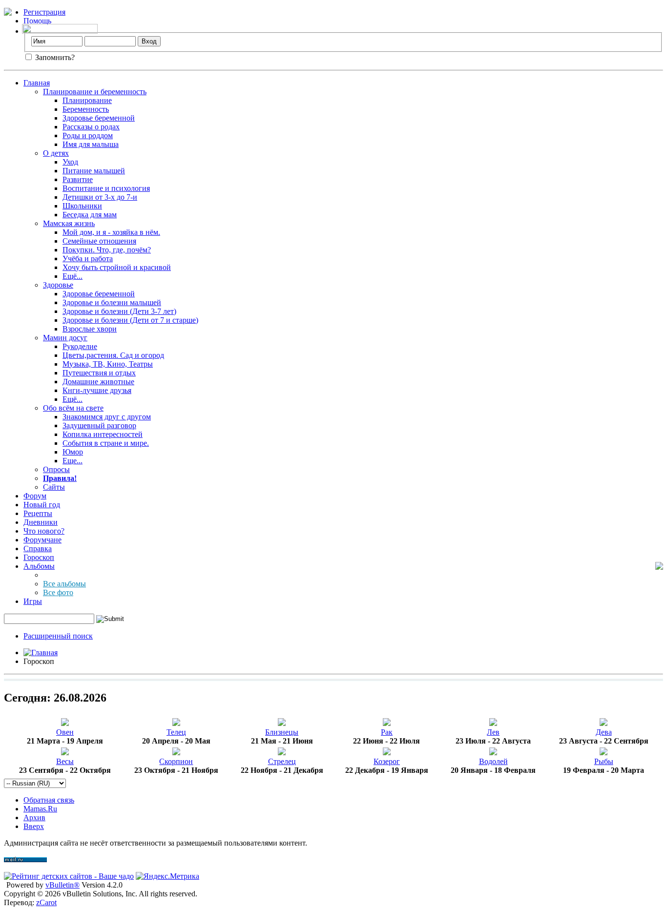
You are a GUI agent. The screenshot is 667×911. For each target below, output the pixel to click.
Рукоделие (80, 346)
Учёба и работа (88, 258)
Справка (37, 548)
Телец (176, 732)
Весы (65, 761)
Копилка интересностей (103, 434)
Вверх (33, 826)
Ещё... (73, 276)
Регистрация (44, 12)
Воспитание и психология (106, 188)
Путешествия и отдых (99, 373)
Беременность (86, 109)
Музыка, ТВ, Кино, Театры (108, 364)
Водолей (493, 761)
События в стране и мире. (106, 443)
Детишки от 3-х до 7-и (100, 197)
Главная (36, 83)
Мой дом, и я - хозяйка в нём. (111, 232)
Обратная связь (48, 800)
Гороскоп (38, 557)
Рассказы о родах (91, 127)
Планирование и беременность (94, 91)
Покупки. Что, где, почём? (107, 250)
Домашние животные (98, 381)
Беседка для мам (90, 214)
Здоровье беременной (99, 118)
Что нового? (43, 531)
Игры (32, 601)
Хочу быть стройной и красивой (117, 267)
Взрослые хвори (90, 329)
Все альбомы (64, 584)
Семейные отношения (99, 241)
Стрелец (282, 761)
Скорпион (176, 761)
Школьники (82, 206)
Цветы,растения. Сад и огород (113, 355)
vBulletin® (62, 885)
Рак (387, 732)
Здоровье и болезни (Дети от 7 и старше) (130, 320)
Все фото (58, 592)
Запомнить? (54, 57)
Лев (493, 732)
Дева (604, 732)
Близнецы (281, 732)
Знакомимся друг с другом (107, 417)
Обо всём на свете (73, 408)
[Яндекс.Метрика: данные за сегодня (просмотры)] (167, 876)
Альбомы (39, 566)
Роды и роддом (88, 135)
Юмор (73, 452)
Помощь (37, 21)
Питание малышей (94, 170)
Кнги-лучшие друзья (97, 390)
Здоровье (58, 285)
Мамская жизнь (69, 223)
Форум (34, 496)
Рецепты (37, 513)
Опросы (56, 469)
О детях (56, 153)
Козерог (387, 761)
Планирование (87, 100)
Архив (34, 817)
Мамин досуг (65, 337)
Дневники (40, 522)
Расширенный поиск (58, 636)
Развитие (78, 179)
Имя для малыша (91, 144)
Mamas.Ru (40, 809)
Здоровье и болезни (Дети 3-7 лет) (119, 311)
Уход (70, 162)
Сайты (54, 487)
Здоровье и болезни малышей (112, 302)
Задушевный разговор (99, 425)
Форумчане (42, 540)
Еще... (73, 460)
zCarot (46, 902)
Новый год (41, 504)
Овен (65, 732)
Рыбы (603, 761)
